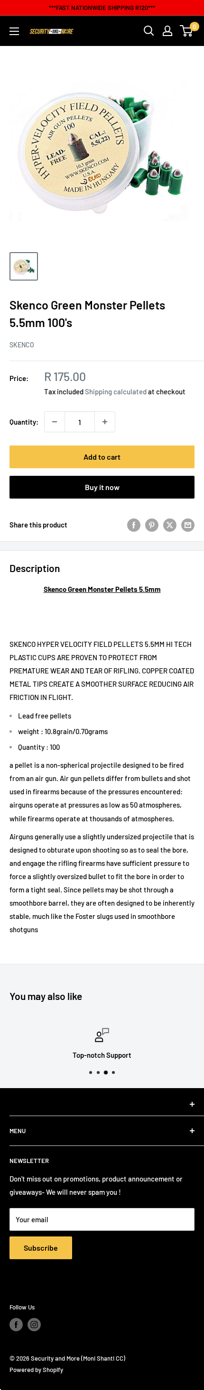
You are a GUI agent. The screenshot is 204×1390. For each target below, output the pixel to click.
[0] (187, 30)
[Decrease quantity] (55, 422)
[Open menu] (14, 31)
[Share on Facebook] (133, 525)
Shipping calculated (116, 391)
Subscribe (41, 1247)
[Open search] (149, 31)
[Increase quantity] (105, 422)
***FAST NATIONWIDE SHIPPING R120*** (102, 7)
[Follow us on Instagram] (34, 1324)
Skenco (21, 345)
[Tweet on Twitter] (169, 525)
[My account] (167, 31)
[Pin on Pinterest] (151, 525)
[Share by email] (188, 525)
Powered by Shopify (36, 1369)
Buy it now (102, 486)
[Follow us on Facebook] (16, 1324)
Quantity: (23, 422)
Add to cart (102, 456)
